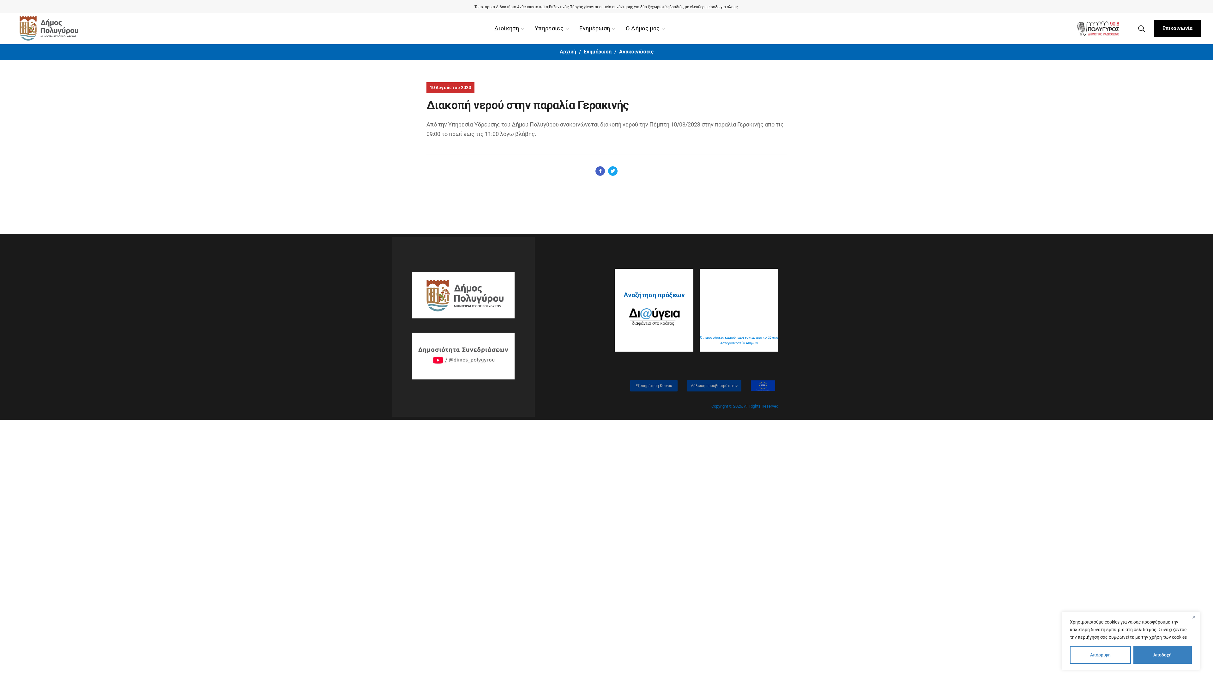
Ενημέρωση (598, 52)
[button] (1141, 28)
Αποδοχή (1162, 654)
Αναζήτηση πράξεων (654, 295)
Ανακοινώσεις (636, 52)
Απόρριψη (1100, 654)
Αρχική (568, 52)
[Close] (1194, 617)
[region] (1130, 641)
